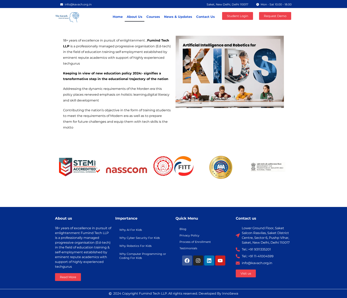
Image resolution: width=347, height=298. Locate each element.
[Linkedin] (209, 260)
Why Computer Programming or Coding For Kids (142, 256)
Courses (153, 17)
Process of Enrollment (195, 242)
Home (118, 17)
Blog (183, 229)
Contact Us (205, 17)
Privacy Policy (189, 235)
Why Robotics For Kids (135, 246)
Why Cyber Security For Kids (139, 238)
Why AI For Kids (130, 230)
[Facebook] (187, 260)
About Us (134, 17)
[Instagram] (198, 260)
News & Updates (178, 17)
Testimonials (188, 248)
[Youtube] (220, 260)
